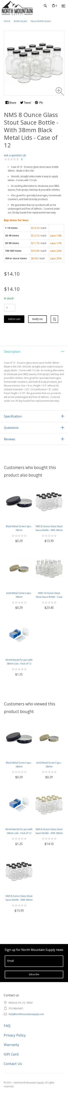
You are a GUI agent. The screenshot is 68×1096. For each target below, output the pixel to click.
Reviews (9, 439)
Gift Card (11, 1054)
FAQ (7, 1026)
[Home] (9, 13)
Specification (13, 416)
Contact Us (13, 1064)
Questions (11, 428)
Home (7, 21)
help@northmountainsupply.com (26, 1014)
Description (12, 352)
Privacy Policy (15, 1035)
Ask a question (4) (15, 155)
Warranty (11, 1045)
